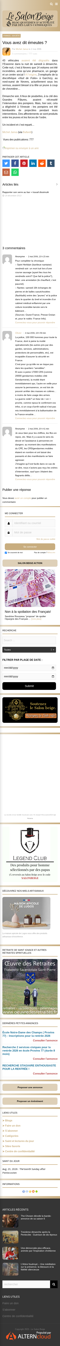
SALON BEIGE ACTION (30, 563)
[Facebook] (15, 163)
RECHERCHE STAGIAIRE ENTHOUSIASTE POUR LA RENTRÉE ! (29, 1067)
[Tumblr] (51, 163)
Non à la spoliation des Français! (28, 611)
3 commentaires (19, 54)
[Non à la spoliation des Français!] (30, 606)
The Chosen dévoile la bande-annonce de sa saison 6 (36, 1217)
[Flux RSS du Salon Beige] (33, 1191)
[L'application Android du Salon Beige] (36, 1191)
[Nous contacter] (27, 1191)
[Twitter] (6, 163)
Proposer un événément (30, 1101)
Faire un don (12, 1125)
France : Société (11, 36)
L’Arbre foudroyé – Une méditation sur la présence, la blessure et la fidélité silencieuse (38, 1267)
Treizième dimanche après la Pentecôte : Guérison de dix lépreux (39, 1233)
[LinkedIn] (33, 163)
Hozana (30, 818)
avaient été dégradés (35, 60)
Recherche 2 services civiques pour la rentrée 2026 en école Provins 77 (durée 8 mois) (28, 1051)
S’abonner (11, 1130)
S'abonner (8, 1309)
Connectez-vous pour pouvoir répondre (35, 322)
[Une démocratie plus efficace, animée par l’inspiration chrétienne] (10, 1258)
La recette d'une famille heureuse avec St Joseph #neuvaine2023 (28, 815)
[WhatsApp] (15, 172)
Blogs (8, 1120)
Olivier (18, 333)
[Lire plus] (36, 619)
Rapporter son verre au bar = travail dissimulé (25, 192)
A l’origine (31, 74)
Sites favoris (12, 1146)
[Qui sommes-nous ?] (23, 1191)
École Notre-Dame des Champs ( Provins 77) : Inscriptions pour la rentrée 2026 (28, 1034)
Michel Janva (22, 49)
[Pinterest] (24, 163)
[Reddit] (42, 163)
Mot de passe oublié (45, 539)
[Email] (6, 172)
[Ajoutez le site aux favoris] (30, 1191)
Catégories (11, 1136)
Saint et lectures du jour (19, 1141)
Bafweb (27, 132)
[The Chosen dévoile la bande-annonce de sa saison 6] (10, 1226)
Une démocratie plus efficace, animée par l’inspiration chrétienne (38, 1249)
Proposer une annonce (30, 1087)
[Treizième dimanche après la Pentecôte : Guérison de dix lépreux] (10, 1242)
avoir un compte (23, 498)
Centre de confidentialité (20, 1151)
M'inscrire (51, 552)
